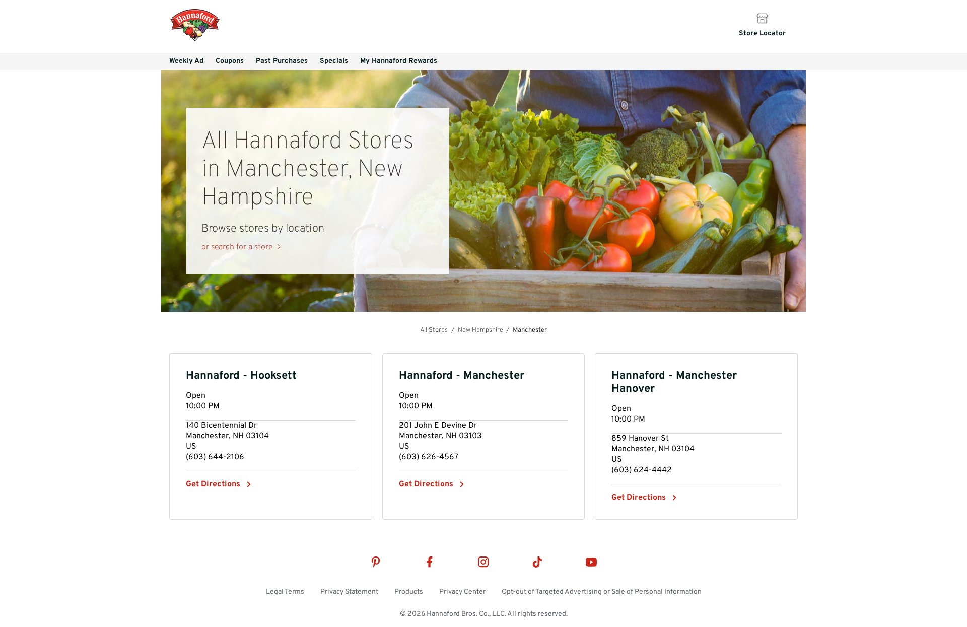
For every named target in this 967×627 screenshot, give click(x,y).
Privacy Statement (349, 592)
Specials (334, 61)
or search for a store (236, 247)
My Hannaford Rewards (398, 61)
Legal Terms (285, 592)
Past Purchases (282, 61)
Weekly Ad (186, 61)
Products (408, 592)
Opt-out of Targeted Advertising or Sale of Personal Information (602, 592)
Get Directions (213, 484)
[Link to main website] (195, 40)
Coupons (230, 61)
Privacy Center (462, 592)
